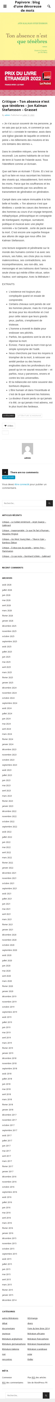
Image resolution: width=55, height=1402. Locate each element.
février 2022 (7, 862)
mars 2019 (7, 1042)
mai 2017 (6, 1150)
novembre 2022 (9, 816)
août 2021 (6, 893)
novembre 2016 (9, 1181)
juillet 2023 (7, 775)
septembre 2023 (9, 765)
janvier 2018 (7, 1109)
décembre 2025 (9, 626)
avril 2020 (6, 976)
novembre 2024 (9, 692)
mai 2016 (6, 1212)
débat (4, 1323)
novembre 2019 (9, 1001)
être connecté (22, 484)
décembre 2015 (9, 1238)
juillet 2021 (7, 898)
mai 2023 (6, 785)
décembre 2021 (9, 873)
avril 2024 (6, 728)
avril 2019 (6, 1037)
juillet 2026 (7, 590)
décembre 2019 (9, 996)
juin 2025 (6, 656)
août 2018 (6, 1073)
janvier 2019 (7, 1053)
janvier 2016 (7, 1233)
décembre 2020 (9, 934)
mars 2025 (7, 672)
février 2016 (7, 1228)
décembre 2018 (9, 1058)
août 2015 (6, 1259)
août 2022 (6, 831)
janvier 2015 (7, 1295)
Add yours (8, 477)
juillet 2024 (7, 713)
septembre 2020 (9, 950)
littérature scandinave (29, 415)
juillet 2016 (7, 1202)
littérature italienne (10, 1349)
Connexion (7, 1377)
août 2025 (6, 646)
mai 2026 (6, 600)
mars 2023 (7, 795)
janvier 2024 (7, 744)
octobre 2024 (8, 698)
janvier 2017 (7, 1171)
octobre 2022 (8, 821)
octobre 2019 (8, 1006)
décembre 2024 (9, 687)
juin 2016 (6, 1207)
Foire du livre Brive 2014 (39, 1328)
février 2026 (7, 615)
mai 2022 (6, 847)
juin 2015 (6, 1269)
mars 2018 (7, 1099)
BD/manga (33, 1318)
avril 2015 (6, 1279)
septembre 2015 (9, 1253)
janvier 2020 (7, 991)
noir (4, 1354)
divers (30, 1323)
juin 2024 (6, 718)
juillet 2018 (7, 1078)
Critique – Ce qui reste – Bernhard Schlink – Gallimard (26, 556)
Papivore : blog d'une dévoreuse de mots (27, 6)
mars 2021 (7, 919)
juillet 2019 (7, 1022)
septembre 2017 (9, 1130)
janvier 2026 (7, 620)
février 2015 (7, 1289)
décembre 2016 (9, 1176)
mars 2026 (7, 610)
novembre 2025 (9, 631)
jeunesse (6, 1333)
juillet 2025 (7, 651)
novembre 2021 (9, 878)
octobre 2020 (8, 945)
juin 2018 (6, 1084)
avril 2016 (6, 1217)
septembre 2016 (9, 1192)
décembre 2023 (9, 749)
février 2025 (7, 677)
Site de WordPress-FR (37, 1382)
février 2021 (7, 924)
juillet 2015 (7, 1264)
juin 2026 (6, 595)
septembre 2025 (9, 641)
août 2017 (6, 1135)
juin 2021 (6, 903)
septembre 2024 (9, 703)
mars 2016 (7, 1223)
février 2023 (7, 801)
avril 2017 (6, 1156)
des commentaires (12, 1382)
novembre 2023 (9, 754)
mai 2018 (6, 1089)
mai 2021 (6, 909)
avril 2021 (6, 914)
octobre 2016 (8, 1186)
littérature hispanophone (39, 1344)
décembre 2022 (9, 811)
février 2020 (7, 986)
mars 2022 (7, 857)
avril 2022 (6, 852)
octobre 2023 (8, 759)
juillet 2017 (7, 1140)
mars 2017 (7, 1161)
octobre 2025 (8, 636)
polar (30, 1354)
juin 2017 (6, 1145)
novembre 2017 (9, 1120)
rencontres (7, 1359)
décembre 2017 (9, 1114)
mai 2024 (6, 723)
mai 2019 (6, 1032)
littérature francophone (38, 1338)
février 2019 (7, 1048)
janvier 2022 (7, 867)
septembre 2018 (9, 1068)
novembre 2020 (9, 939)
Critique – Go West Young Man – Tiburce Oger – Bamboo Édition (24, 541)
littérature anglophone (12, 1338)
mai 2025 (6, 662)
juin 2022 (6, 842)
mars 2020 (7, 981)
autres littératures (10, 1318)
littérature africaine (36, 1333)
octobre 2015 (8, 1248)
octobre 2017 (8, 1125)
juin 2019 (6, 1027)
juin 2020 (6, 965)
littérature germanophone (14, 1344)
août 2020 (6, 955)
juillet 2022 (7, 837)
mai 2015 (6, 1274)
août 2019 (6, 1017)
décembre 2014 (9, 1300)
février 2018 (7, 1104)
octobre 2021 (8, 883)
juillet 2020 (7, 960)
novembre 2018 (9, 1063)
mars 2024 (7, 734)
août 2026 (6, 584)
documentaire (8, 1328)
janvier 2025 (7, 682)
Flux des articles (37, 1377)
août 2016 (6, 1197)
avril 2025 (6, 667)
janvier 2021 (7, 929)
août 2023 (6, 770)
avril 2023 (6, 790)
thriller (30, 1359)
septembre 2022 (9, 826)
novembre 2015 (9, 1243)
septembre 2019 (9, 1012)
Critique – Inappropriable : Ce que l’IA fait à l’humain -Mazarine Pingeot (26, 532)
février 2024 (7, 739)
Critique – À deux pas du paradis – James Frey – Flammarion (23, 549)
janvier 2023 (7, 806)
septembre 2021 (9, 888)
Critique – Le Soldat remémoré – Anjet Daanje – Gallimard (24, 524)
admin (7, 115)
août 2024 (6, 708)
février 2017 (7, 1166)
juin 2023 (6, 780)
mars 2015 (7, 1284)
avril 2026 (6, 605)
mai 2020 (6, 970)
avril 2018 (6, 1094)
